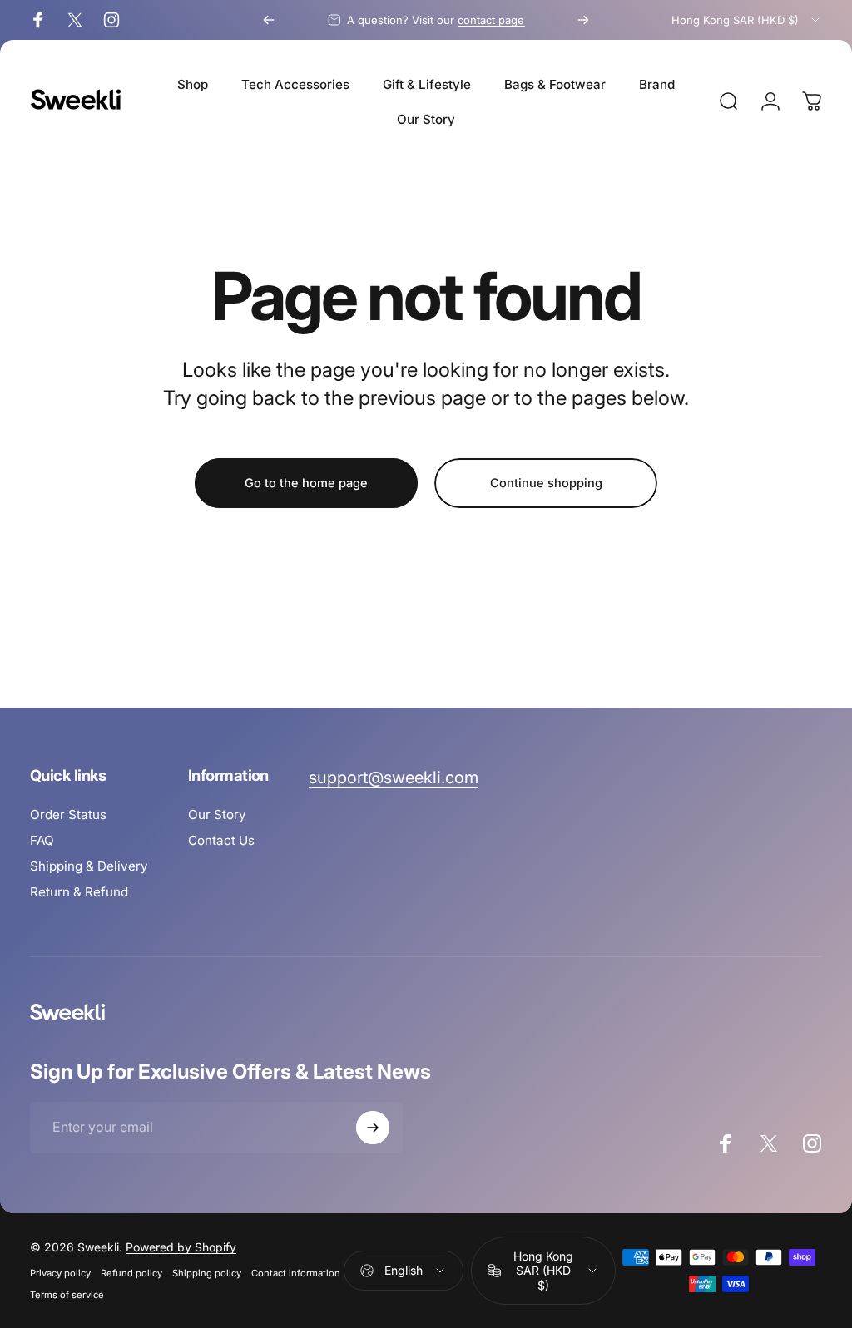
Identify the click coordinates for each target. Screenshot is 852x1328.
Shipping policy (206, 1273)
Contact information (295, 1273)
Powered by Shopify (181, 1247)
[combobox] (746, 20)
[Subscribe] (372, 1127)
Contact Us (221, 840)
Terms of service (67, 1295)
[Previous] (268, 20)
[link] (393, 778)
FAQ (42, 840)
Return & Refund (79, 892)
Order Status (68, 814)
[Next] (583, 20)
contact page (491, 20)
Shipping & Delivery (89, 866)
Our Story (217, 814)
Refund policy (131, 1273)
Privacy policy (60, 1273)
